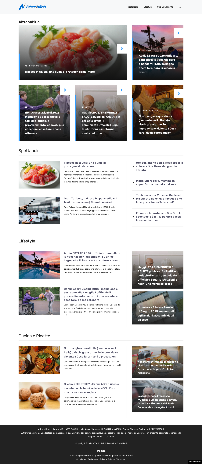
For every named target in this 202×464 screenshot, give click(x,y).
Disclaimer (121, 459)
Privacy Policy (107, 459)
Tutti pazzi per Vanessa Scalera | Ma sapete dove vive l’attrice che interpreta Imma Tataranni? (159, 198)
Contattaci (122, 443)
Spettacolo (133, 7)
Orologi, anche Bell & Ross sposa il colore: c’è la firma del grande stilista (159, 166)
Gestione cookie (194, 461)
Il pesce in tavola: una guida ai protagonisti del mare (60, 71)
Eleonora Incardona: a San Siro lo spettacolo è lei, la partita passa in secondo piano (159, 216)
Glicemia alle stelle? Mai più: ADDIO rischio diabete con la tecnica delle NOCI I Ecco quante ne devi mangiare (91, 388)
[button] (179, 7)
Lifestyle (147, 7)
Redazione (93, 459)
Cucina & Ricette (165, 7)
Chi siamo (81, 459)
